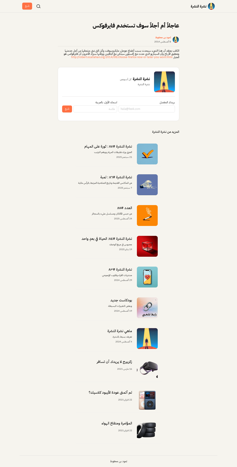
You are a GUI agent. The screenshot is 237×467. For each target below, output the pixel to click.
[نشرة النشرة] (211, 6)
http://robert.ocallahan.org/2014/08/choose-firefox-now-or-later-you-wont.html (121, 57)
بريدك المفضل (167, 102)
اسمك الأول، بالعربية (106, 102)
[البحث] (38, 6)
